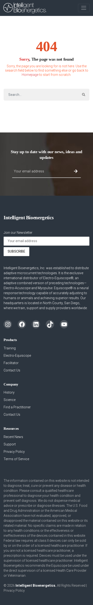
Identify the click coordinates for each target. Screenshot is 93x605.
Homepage (30, 75)
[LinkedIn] (36, 324)
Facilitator (11, 363)
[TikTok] (50, 324)
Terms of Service (16, 459)
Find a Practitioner (17, 407)
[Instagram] (8, 324)
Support (10, 444)
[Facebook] (22, 324)
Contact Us (12, 370)
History (9, 392)
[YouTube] (64, 324)
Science (10, 400)
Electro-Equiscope (17, 355)
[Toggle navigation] (84, 8)
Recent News (13, 437)
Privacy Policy (14, 452)
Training (10, 348)
